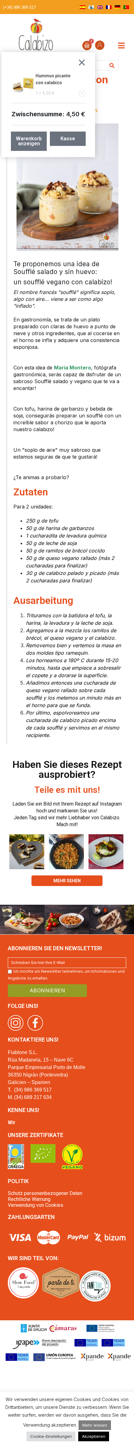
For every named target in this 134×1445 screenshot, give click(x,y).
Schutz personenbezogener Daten (45, 1193)
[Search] (112, 65)
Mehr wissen (94, 1425)
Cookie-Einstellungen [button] (51, 1436)
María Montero (72, 367)
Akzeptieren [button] (93, 1436)
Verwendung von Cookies (35, 1205)
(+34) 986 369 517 (19, 7)
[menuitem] (82, 7)
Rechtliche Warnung (29, 1199)
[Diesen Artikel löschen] (82, 93)
